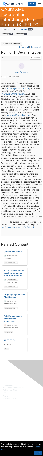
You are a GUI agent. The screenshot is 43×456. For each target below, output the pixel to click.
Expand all (24, 47)
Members (21, 34)
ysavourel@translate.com (13, 94)
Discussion (25, 29)
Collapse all (35, 47)
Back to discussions (12, 44)
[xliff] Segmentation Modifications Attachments (13, 318)
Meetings (7, 34)
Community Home (8, 29)
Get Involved (8, 414)
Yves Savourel (21, 72)
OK (38, 453)
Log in (32, 4)
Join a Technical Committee (13, 421)
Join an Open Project (11, 417)
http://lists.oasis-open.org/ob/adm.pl (17, 227)
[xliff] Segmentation (13, 251)
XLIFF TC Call (10, 340)
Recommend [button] (35, 58)
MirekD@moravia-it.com (18, 88)
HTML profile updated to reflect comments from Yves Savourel (14, 273)
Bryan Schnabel (12, 280)
